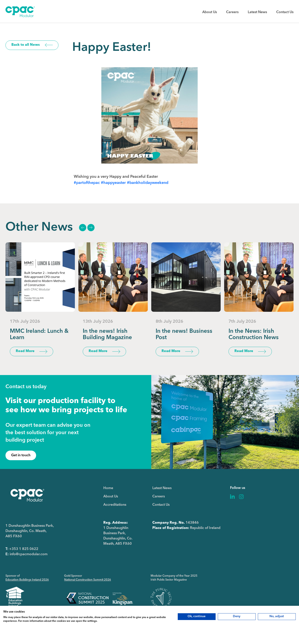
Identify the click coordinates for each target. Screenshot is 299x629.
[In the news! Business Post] (186, 277)
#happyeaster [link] (113, 183)
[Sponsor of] (14, 598)
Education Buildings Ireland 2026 (27, 579)
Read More (25, 351)
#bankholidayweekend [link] (147, 183)
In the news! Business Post (184, 334)
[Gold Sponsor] (99, 598)
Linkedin (232, 496)
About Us (209, 12)
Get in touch (20, 455)
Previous (82, 227)
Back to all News (25, 45)
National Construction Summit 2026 (87, 579)
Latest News (257, 12)
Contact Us (285, 12)
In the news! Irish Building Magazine (107, 334)
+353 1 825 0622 (23, 549)
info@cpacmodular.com (28, 554)
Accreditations (114, 505)
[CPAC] (20, 16)
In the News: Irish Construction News (254, 334)
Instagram (241, 496)
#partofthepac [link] (87, 183)
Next (91, 227)
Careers (232, 12)
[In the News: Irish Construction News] (259, 277)
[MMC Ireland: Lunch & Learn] (40, 277)
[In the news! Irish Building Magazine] (113, 277)
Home (108, 488)
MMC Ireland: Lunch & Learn (39, 334)
